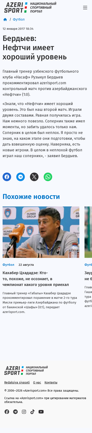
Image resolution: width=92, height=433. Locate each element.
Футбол (19, 19)
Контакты (51, 382)
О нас (37, 382)
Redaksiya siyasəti (17, 382)
